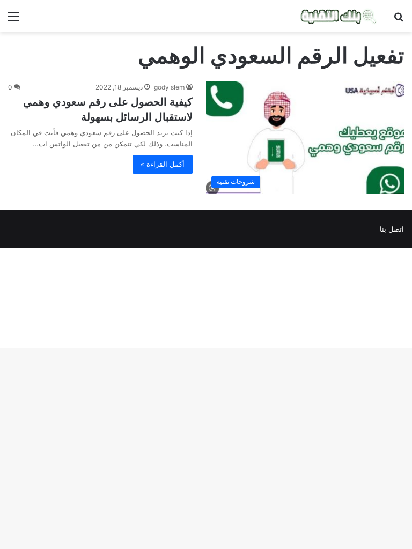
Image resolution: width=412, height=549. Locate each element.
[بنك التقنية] (338, 16)
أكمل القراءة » (163, 164)
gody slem (169, 87)
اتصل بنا (392, 229)
